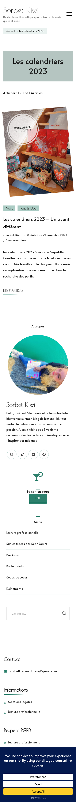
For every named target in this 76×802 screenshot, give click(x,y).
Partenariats (15, 566)
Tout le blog (28, 208)
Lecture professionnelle (22, 533)
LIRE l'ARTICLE (13, 290)
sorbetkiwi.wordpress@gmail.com (33, 671)
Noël (9, 208)
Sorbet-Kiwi (13, 235)
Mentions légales (20, 702)
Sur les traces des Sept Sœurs (26, 544)
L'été (38, 498)
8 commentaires (16, 240)
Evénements (14, 589)
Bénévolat (13, 555)
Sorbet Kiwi (20, 10)
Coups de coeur (16, 577)
